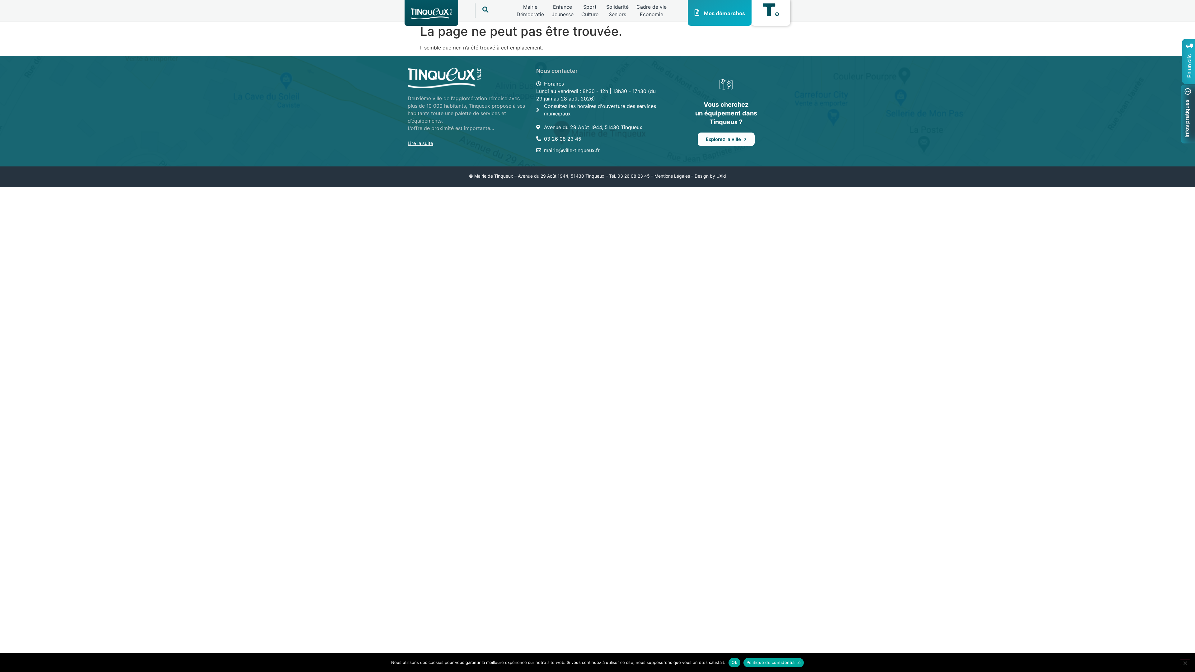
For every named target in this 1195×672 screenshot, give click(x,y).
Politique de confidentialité (774, 662)
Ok (734, 662)
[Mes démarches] (697, 13)
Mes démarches (724, 13)
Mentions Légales (672, 176)
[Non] (1185, 662)
